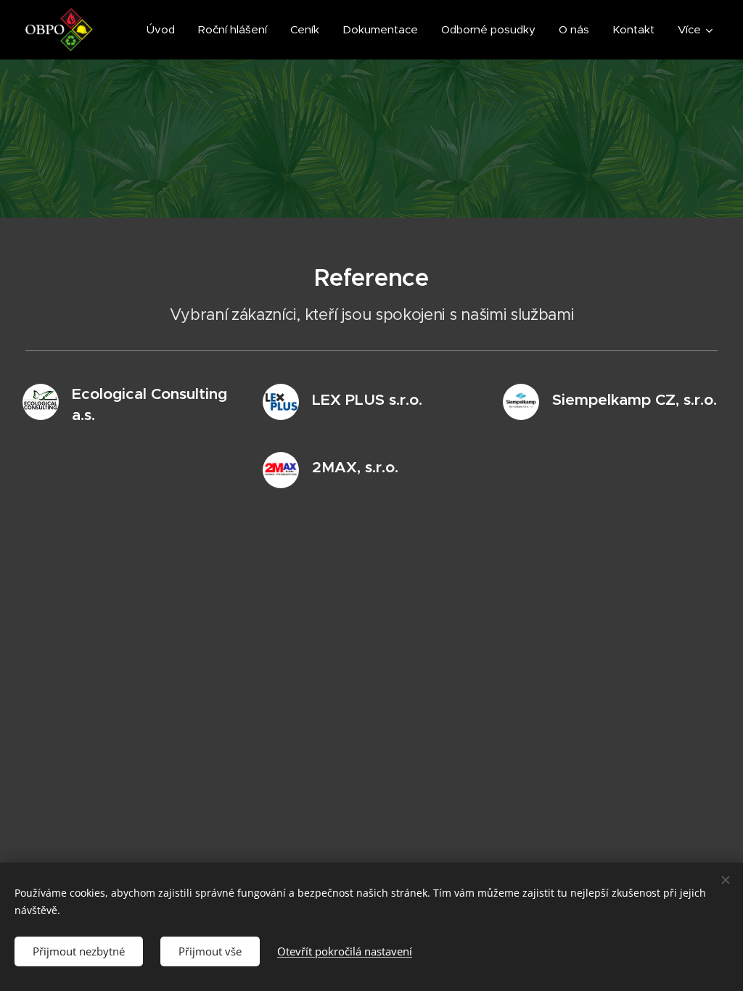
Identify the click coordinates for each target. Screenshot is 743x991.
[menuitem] (164, 30)
